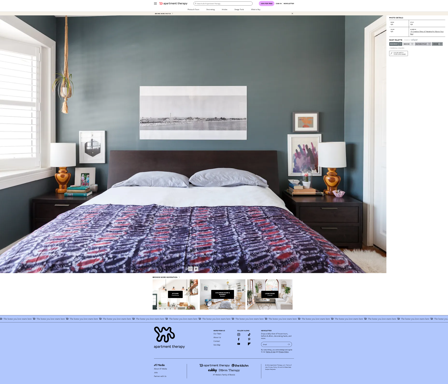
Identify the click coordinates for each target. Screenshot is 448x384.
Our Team (217, 333)
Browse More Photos (163, 14)
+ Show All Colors (396, 48)
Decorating (210, 9)
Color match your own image (400, 53)
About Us (217, 337)
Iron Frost (394, 44)
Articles (224, 9)
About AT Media (160, 368)
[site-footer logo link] (159, 365)
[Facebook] (238, 339)
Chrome (435, 44)
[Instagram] (238, 334)
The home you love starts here (21, 318)
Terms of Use (270, 352)
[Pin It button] (196, 269)
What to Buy (255, 9)
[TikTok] (249, 334)
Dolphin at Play (421, 44)
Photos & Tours (193, 9)
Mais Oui (407, 44)
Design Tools (239, 9)
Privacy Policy (284, 352)
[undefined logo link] (173, 3)
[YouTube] (238, 343)
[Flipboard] (249, 343)
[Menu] (155, 3)
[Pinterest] (249, 339)
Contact (217, 341)
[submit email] (288, 344)
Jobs (156, 372)
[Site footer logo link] (182, 336)
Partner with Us (160, 376)
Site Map (217, 344)
